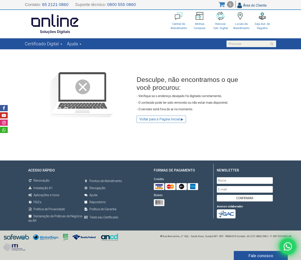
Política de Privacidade (49, 209)
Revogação (97, 188)
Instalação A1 (43, 188)
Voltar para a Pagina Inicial (161, 119)
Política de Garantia (102, 209)
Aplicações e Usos (46, 195)
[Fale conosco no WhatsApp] (287, 246)
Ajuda (93, 195)
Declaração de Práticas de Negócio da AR (55, 218)
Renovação (41, 180)
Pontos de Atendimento (105, 181)
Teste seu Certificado (103, 217)
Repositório (97, 202)
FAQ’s (37, 202)
